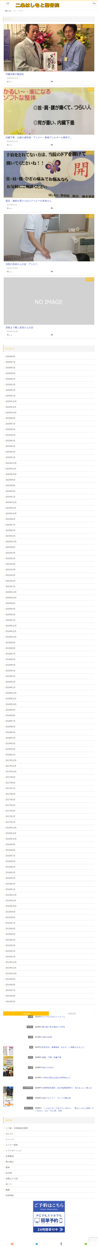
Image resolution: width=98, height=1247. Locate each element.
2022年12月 (11, 541)
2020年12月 (11, 592)
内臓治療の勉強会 (15, 74)
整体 (31, 1047)
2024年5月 (10, 491)
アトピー (90, 153)
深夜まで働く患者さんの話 (19, 327)
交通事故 (10, 1156)
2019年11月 (11, 631)
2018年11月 (11, 699)
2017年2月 (10, 816)
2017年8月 (10, 783)
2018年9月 (10, 710)
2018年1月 (10, 755)
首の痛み (29, 1027)
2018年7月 (10, 721)
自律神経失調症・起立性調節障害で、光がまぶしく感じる (67, 1088)
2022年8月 (10, 547)
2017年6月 (10, 794)
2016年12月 (11, 828)
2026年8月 (10, 356)
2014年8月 (10, 985)
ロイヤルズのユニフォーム (53, 1017)
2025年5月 (10, 435)
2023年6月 (10, 530)
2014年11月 (11, 968)
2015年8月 (10, 917)
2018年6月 (10, 727)
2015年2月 (10, 951)
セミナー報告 (88, 26)
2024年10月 (11, 474)
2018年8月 (10, 715)
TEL (94, 3)
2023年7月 (10, 525)
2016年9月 (10, 844)
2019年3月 (10, 676)
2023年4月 (10, 536)
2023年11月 (11, 508)
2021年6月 (10, 564)
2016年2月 (10, 884)
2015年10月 (11, 906)
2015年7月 (10, 923)
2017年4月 (10, 805)
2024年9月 (10, 480)
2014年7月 (10, 990)
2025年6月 (10, 429)
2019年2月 (10, 682)
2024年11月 (11, 469)
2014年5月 (10, 1001)
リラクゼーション (14, 1150)
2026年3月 (10, 384)
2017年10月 (11, 771)
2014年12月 (11, 962)
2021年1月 (10, 586)
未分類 (30, 1016)
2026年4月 (10, 379)
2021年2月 (10, 581)
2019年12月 (11, 626)
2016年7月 (10, 856)
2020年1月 (10, 620)
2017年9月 (10, 777)
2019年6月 (10, 659)
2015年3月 (10, 945)
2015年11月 (11, 900)
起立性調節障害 (27, 1087)
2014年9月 (10, 979)
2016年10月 (11, 839)
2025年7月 (10, 424)
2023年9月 (10, 519)
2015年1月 (10, 957)
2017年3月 (10, 811)
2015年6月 (10, 929)
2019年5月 (10, 665)
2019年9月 (10, 643)
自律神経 (10, 1195)
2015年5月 (10, 934)
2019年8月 (10, 648)
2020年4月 (10, 609)
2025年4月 (10, 441)
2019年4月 (10, 671)
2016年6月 (10, 861)
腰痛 (8, 1190)
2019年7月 (10, 654)
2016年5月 (10, 867)
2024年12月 (11, 463)
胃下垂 (90, 89)
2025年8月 (10, 418)
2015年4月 (10, 940)
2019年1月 (10, 687)
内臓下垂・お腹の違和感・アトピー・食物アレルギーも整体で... (39, 137)
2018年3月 (10, 743)
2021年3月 (10, 575)
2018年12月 (11, 693)
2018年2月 (10, 749)
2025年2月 (10, 452)
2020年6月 (10, 603)
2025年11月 (11, 407)
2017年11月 (11, 766)
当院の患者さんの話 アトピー (22, 264)
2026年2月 (10, 390)
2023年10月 (11, 513)
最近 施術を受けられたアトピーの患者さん (29, 201)
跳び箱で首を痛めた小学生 (53, 1027)
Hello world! (47, 1037)
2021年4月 (10, 570)
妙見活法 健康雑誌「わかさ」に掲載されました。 (64, 1047)
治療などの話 (28, 1108)
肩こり (9, 1184)
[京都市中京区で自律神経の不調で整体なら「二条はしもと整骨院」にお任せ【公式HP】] (37, 5)
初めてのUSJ (47, 1067)
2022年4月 (10, 553)
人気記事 (26, 1014)
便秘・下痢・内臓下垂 (51, 1057)
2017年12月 (11, 760)
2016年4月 (10, 872)
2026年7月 (10, 362)
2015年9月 (10, 912)
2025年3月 (10, 446)
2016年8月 (10, 850)
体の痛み (10, 1162)
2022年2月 (10, 558)
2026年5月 (10, 373)
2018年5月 (10, 732)
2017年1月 (10, 822)
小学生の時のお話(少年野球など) (56, 1078)
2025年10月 (11, 413)
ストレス (90, 216)
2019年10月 (11, 637)
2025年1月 (10, 457)
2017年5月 (10, 800)
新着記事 (72, 1014)
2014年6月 (10, 996)
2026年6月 (10, 368)
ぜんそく (10, 1134)
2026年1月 (10, 396)
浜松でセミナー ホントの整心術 (56, 1098)
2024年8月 (10, 485)
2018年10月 (11, 704)
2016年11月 (11, 833)
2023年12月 (11, 502)
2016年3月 (10, 878)
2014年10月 (11, 973)
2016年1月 (10, 889)
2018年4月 (10, 738)
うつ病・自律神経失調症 (17, 1128)
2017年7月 (10, 788)
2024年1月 (10, 497)
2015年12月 (11, 895)
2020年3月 (10, 614)
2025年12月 (11, 401)
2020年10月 (11, 598)
